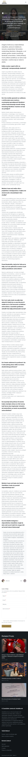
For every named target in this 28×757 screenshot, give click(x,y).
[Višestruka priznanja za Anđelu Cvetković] (14, 669)
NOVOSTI (24, 13)
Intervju (20, 13)
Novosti (4, 744)
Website (4, 604)
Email (4, 600)
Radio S (14, 755)
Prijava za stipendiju (7, 750)
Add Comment (6, 608)
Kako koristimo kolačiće (8, 736)
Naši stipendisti (5, 746)
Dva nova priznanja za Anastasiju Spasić (11, 699)
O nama (3, 748)
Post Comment (6, 626)
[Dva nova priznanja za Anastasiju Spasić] (14, 690)
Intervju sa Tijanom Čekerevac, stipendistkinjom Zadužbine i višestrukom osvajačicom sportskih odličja (13, 656)
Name (4, 596)
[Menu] (25, 2)
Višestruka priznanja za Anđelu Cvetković (11, 678)
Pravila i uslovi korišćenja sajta (9, 734)
